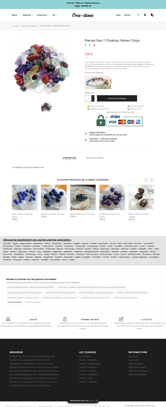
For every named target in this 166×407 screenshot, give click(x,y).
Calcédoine (8, 246)
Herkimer (125, 249)
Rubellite (6, 257)
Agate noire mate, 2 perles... (83, 214)
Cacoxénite (148, 243)
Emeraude (50, 249)
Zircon (64, 260)
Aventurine (103, 243)
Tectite (106, 257)
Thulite (114, 257)
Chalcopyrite (47, 246)
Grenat (96, 249)
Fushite (88, 249)
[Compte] (145, 15)
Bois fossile (128, 243)
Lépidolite (47, 251)
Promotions (133, 356)
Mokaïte (124, 251)
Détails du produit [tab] (95, 158)
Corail (109, 246)
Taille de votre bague (137, 374)
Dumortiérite (38, 249)
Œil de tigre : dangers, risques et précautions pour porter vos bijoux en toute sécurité (91, 287)
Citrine (102, 246)
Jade (156, 249)
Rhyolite (156, 254)
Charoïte (58, 246)
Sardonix (29, 257)
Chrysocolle (80, 246)
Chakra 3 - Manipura (88, 367)
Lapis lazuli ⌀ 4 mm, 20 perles (22, 215)
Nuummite (7, 254)
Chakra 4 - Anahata (87, 371)
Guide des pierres (135, 363)
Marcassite (105, 251)
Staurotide (68, 257)
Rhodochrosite (134, 254)
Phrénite (71, 254)
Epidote (60, 249)
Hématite (115, 249)
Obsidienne (19, 254)
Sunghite (86, 257)
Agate (15, 243)
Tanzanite (96, 257)
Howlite (134, 249)
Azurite (113, 243)
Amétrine (67, 243)
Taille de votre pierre (137, 367)
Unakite (26, 260)
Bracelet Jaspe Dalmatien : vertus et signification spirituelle (31, 287)
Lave (39, 251)
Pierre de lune (92, 254)
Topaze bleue (124, 257)
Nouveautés (133, 360)
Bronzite (138, 243)
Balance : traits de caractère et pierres (132, 292)
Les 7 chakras (85, 356)
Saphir (21, 257)
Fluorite (80, 249)
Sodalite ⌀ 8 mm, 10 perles (53, 214)
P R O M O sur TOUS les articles (83, 3)
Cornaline (118, 246)
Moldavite (133, 251)
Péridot (54, 254)
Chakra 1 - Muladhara (88, 360)
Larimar (32, 251)
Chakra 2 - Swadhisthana (90, 363)
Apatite (85, 243)
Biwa (120, 243)
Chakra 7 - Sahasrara (88, 382)
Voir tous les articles (33, 302)
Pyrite (116, 254)
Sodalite (58, 257)
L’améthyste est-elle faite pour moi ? (95, 298)
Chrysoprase (92, 246)
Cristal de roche (131, 246)
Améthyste (57, 243)
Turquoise (17, 260)
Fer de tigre (70, 249)
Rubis (14, 257)
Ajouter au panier (117, 98)
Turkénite (7, 260)
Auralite (93, 243)
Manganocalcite (92, 251)
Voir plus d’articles (15, 302)
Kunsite (13, 251)
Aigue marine (25, 243)
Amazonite (38, 243)
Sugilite (78, 257)
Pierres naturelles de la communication (23, 298)
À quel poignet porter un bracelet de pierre (25, 292)
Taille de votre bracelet (138, 371)
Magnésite (57, 251)
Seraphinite (48, 257)
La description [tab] (69, 158)
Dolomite (27, 249)
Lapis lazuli (22, 251)
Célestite (36, 246)
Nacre (152, 251)
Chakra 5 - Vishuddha (88, 374)
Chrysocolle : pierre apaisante (126, 298)
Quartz (123, 254)
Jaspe (5, 251)
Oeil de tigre (31, 254)
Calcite (18, 246)
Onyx (40, 254)
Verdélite (44, 260)
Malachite (78, 251)
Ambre (47, 243)
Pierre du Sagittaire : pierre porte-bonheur (96, 292)
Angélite (76, 243)
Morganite (144, 251)
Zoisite (72, 260)
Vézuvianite (55, 260)
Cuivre (142, 246)
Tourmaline (153, 257)
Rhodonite (147, 254)
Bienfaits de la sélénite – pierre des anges (59, 298)
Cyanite (150, 246)
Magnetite (68, 251)
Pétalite (62, 254)
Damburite (7, 249)
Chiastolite (68, 246)
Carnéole (27, 246)
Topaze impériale (139, 257)
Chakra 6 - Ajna (85, 378)
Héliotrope (105, 249)
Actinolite (7, 243)
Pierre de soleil (106, 254)
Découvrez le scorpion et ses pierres (60, 292)
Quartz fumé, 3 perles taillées (139, 215)
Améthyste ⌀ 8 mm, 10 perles (109, 215)
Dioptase (18, 249)
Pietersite (80, 254)
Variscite (35, 260)
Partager (85, 45)
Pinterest (94, 45)
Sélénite (38, 257)
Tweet (90, 45)
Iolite (150, 249)
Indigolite (142, 249)
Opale (46, 254)
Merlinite (115, 251)
